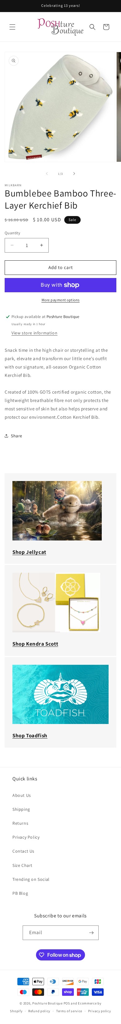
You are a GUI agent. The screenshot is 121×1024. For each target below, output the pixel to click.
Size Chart (22, 865)
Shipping (21, 809)
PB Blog (20, 893)
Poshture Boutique (47, 1003)
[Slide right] (74, 173)
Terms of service (69, 1011)
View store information (34, 333)
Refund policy (39, 1011)
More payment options (61, 300)
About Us (21, 795)
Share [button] (16, 436)
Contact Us (23, 851)
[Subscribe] (91, 932)
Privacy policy (99, 1011)
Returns (20, 823)
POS (67, 1003)
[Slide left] (47, 173)
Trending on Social (31, 879)
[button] (12, 27)
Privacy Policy (25, 837)
